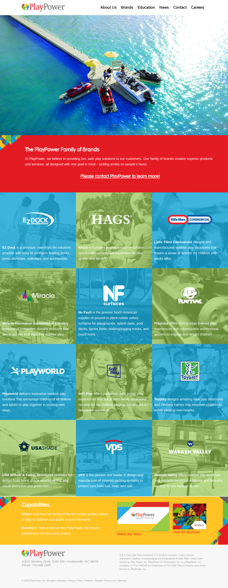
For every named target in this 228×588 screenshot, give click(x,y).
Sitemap (122, 580)
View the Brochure (186, 532)
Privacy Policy (75, 580)
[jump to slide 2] (115, 125)
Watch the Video (129, 534)
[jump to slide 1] (113, 125)
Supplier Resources (105, 580)
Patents (89, 580)
